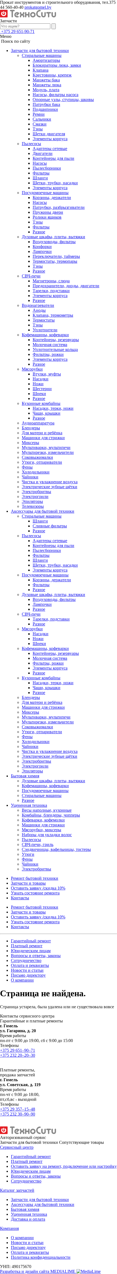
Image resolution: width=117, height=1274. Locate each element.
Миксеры (30, 442)
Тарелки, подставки (51, 290)
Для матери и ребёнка (42, 432)
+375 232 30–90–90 (17, 1114)
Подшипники (45, 109)
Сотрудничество (26, 960)
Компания (9, 1228)
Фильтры (41, 173)
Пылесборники (47, 168)
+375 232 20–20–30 (17, 1055)
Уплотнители (45, 330)
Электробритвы (36, 491)
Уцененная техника (29, 805)
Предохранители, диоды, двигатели (66, 285)
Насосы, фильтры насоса (55, 94)
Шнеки (39, 393)
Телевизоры (33, 506)
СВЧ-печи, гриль (37, 844)
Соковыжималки (37, 457)
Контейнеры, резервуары (56, 339)
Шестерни (42, 388)
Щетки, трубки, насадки (55, 183)
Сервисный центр (16, 1147)
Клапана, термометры (53, 315)
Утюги (28, 854)
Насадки (40, 379)
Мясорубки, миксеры (41, 829)
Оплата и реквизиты (30, 965)
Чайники (30, 477)
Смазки (40, 124)
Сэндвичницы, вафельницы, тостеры (56, 849)
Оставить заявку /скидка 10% (38, 888)
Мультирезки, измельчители (48, 452)
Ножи (38, 383)
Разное (39, 232)
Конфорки (42, 246)
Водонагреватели (38, 305)
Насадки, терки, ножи (53, 408)
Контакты (20, 898)
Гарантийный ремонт (31, 941)
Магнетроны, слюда (51, 281)
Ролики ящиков (47, 217)
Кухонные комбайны (41, 403)
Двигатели (43, 153)
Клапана (40, 70)
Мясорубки (32, 369)
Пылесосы (31, 143)
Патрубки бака (46, 104)
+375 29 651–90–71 (17, 1050)
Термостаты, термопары (55, 261)
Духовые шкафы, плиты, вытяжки (53, 236)
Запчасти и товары (28, 883)
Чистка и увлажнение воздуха (50, 481)
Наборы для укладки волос (47, 834)
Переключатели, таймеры (56, 256)
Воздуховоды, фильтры (54, 241)
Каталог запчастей (17, 1190)
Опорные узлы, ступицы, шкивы (63, 99)
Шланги (40, 178)
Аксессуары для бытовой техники (42, 511)
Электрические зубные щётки (49, 486)
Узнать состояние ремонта (35, 893)
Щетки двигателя (49, 134)
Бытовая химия (25, 776)
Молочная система (50, 344)
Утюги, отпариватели (42, 462)
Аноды (39, 310)
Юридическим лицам (31, 950)
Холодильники (36, 472)
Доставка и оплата (28, 1219)
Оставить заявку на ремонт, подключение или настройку (64, 1166)
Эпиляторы (32, 501)
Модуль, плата (46, 89)
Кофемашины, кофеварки (45, 334)
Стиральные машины (41, 55)
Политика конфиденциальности (40, 1257)
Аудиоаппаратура (38, 423)
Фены (27, 467)
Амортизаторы (46, 60)
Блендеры (31, 428)
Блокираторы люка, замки (57, 65)
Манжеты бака (46, 80)
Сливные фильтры (50, 526)
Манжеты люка (47, 85)
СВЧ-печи (31, 276)
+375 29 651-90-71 (18, 31)
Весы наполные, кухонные (47, 810)
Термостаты (44, 320)
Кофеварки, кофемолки (43, 820)
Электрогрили (35, 496)
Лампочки (42, 251)
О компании (22, 980)
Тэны (38, 129)
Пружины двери (48, 212)
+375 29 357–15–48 (17, 1109)
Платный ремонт (26, 945)
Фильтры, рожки (48, 354)
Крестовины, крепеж (52, 75)
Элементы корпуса (50, 138)
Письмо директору (28, 975)
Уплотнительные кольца (55, 349)
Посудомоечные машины (45, 192)
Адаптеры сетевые (50, 148)
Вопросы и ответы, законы (36, 955)
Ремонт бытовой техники (34, 878)
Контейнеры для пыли (53, 158)
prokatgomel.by (37, 7)
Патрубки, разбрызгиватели (59, 207)
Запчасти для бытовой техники (40, 50)
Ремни (39, 114)
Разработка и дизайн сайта (38, 1271)
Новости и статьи (27, 970)
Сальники (42, 119)
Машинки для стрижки (43, 437)
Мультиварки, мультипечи (46, 447)
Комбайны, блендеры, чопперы (51, 815)
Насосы (40, 163)
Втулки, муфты (47, 374)
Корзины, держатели (52, 197)
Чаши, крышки (46, 413)
